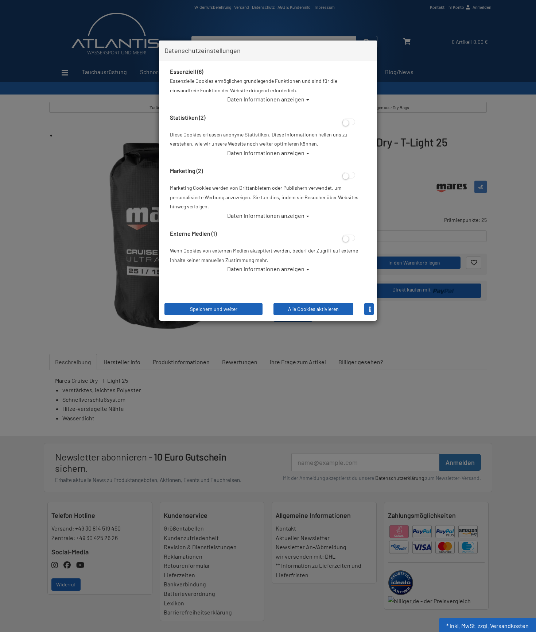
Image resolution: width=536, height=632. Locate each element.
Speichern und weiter (213, 309)
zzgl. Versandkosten (503, 625)
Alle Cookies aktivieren (313, 309)
